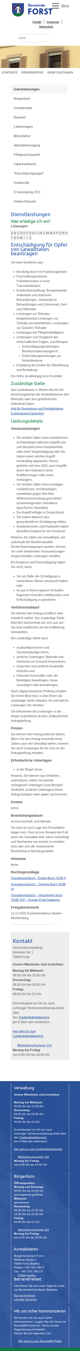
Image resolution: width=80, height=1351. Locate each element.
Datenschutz (46, 26)
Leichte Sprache (25, 1299)
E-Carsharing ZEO (27, 192)
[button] (59, 6)
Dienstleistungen (60, 72)
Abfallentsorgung (27, 145)
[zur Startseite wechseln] (40, 16)
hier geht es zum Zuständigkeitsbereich (38, 1149)
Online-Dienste (25, 201)
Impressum (53, 22)
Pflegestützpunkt (27, 154)
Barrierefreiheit (24, 1295)
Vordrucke (21, 183)
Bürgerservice (33, 72)
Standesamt (23, 108)
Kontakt (37, 22)
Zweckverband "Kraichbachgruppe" (29, 168)
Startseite (10, 72)
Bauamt (20, 117)
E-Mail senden (27, 1275)
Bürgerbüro (22, 98)
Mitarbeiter (22, 136)
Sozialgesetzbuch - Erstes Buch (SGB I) (38, 878)
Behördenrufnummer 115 (34, 1045)
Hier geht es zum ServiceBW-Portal (40, 1341)
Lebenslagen (23, 126)
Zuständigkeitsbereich (34, 1017)
